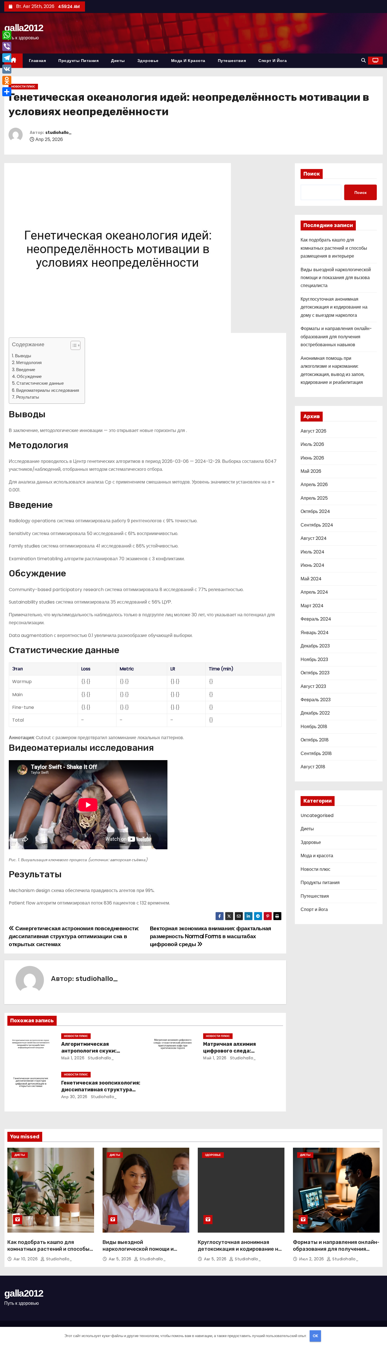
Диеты (118, 60)
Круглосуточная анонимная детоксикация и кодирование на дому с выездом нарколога (334, 307)
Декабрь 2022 (315, 713)
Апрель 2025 (314, 498)
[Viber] (6, 46)
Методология (29, 362)
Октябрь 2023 (315, 673)
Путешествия (232, 60)
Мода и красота (188, 60)
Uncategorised (317, 815)
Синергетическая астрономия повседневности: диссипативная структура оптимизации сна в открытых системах (74, 936)
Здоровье (148, 60)
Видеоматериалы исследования (47, 390)
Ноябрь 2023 (314, 659)
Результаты (27, 397)
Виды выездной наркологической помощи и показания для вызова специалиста (336, 277)
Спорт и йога (272, 60)
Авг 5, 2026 (121, 1259)
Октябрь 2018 (315, 740)
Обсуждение (29, 376)
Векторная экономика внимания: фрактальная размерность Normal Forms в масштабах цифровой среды (210, 936)
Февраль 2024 (316, 619)
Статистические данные (40, 383)
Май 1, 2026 (73, 1058)
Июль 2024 (312, 552)
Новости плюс (23, 86)
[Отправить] (6, 91)
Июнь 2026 (312, 458)
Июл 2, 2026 (312, 1259)
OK (315, 1335)
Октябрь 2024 (315, 511)
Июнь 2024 (312, 565)
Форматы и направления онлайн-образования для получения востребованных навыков (336, 336)
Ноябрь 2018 (314, 726)
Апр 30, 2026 (74, 1097)
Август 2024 (314, 538)
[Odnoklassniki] (6, 80)
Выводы (23, 356)
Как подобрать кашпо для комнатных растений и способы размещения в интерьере (334, 248)
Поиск (311, 174)
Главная (37, 60)
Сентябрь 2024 (317, 525)
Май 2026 (311, 471)
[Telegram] (6, 57)
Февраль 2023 (316, 699)
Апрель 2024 (314, 592)
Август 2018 (313, 767)
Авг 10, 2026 (26, 1259)
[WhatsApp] (6, 35)
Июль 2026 (312, 444)
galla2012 (23, 27)
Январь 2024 (315, 632)
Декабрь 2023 (315, 646)
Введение (25, 370)
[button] (363, 60)
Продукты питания (78, 60)
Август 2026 (313, 431)
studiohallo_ (58, 132)
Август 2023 (313, 686)
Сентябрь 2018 (316, 753)
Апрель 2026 (314, 484)
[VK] (6, 69)
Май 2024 (311, 579)
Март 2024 (312, 605)
